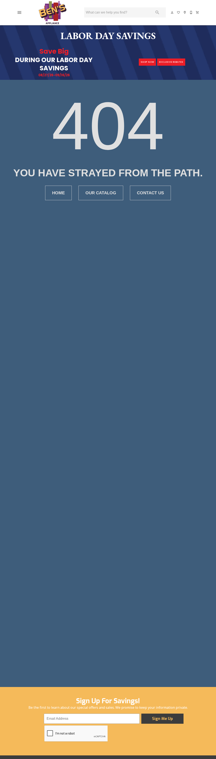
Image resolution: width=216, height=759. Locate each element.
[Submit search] (157, 12)
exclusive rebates (171, 62)
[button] (19, 12)
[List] (178, 12)
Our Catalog (100, 192)
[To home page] (52, 12)
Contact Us (150, 192)
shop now (147, 62)
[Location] (185, 12)
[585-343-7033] (191, 12)
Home (58, 192)
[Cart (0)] (197, 12)
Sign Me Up (162, 718)
